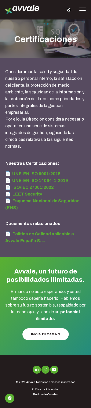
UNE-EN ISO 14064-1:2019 (40, 180)
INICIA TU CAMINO (45, 334)
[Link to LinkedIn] (37, 370)
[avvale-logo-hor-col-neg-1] (22, 10)
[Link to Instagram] (45, 370)
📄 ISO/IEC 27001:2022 (29, 187)
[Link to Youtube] (54, 370)
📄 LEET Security (23, 194)
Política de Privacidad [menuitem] (45, 389)
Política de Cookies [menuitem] (45, 394)
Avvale (30, 382)
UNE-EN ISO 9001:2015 (36, 173)
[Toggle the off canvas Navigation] (82, 9)
